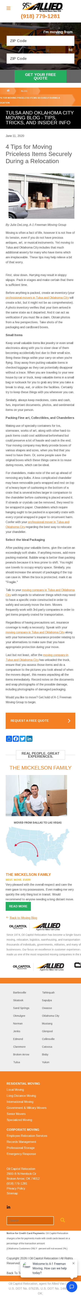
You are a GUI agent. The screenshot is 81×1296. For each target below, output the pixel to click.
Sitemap (12, 1193)
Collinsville (48, 1039)
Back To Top (15, 1273)
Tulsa (16, 1062)
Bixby (45, 1054)
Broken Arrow (21, 1054)
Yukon (45, 1062)
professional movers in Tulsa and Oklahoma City (37, 297)
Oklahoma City (50, 1015)
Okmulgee (19, 1015)
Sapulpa (47, 1000)
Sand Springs (21, 1008)
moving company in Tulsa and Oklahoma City (35, 632)
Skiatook (18, 1000)
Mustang (47, 1023)
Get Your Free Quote (40, 76)
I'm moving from (58, 32)
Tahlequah (48, 992)
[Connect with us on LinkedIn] (8, 1208)
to (71, 50)
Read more (18, 906)
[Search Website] (62, 1221)
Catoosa (47, 1046)
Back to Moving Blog (23, 917)
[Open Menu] (8, 8)
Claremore (19, 1046)
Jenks (16, 1031)
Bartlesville (19, 992)
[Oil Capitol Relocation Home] (42, 7)
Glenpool (47, 1031)
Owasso (47, 1008)
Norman (18, 1023)
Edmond (18, 1039)
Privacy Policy (16, 1188)
